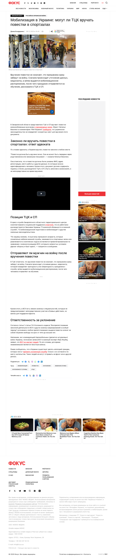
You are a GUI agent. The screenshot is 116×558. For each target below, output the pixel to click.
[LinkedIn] (44, 3)
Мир (77, 8)
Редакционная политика (32, 483)
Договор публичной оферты (13, 484)
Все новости (21, 8)
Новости (12, 469)
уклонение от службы (20, 369)
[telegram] (20, 491)
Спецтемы (83, 3)
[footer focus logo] (17, 463)
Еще (104, 8)
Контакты (87, 554)
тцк (33, 369)
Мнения (73, 3)
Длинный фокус (32, 472)
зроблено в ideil (103, 554)
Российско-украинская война (36, 15)
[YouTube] (34, 3)
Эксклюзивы (34, 8)
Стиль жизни (94, 8)
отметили (49, 225)
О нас (11, 475)
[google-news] (35, 491)
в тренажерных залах (43, 127)
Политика (60, 8)
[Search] (106, 2)
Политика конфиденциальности (70, 554)
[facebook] (10, 491)
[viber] (30, 491)
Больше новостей (92, 194)
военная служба (61, 365)
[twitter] (15, 491)
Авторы (45, 472)
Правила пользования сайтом (48, 477)
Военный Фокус (47, 8)
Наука (84, 8)
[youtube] (25, 491)
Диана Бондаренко (17, 31)
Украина (70, 8)
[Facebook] (24, 3)
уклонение (47, 365)
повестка (36, 365)
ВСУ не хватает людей (29, 342)
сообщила (47, 129)
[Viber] (38, 3)
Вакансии (30, 475)
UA (103, 3)
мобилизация (22, 365)
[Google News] (41, 3)
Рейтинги (94, 3)
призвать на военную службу (35, 352)
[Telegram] (31, 3)
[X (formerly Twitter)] (28, 3)
